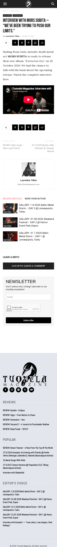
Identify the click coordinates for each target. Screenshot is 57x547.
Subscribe (28, 320)
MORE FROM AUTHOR (35, 198)
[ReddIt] (42, 43)
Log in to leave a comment (28, 266)
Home (5, 11)
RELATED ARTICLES (12, 198)
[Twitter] (22, 43)
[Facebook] (15, 43)
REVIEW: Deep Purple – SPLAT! (15, 429)
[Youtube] (31, 389)
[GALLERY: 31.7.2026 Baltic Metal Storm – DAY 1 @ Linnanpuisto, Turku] (10, 236)
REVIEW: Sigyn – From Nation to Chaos (19, 415)
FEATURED (15, 11)
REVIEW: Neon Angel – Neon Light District (13, 147)
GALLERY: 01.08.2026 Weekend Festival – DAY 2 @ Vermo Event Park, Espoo (36, 222)
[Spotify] (18, 389)
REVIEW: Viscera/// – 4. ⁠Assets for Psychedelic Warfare (26, 424)
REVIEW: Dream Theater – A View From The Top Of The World (28, 447)
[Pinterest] (28, 43)
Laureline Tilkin (12, 36)
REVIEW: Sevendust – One (14, 419)
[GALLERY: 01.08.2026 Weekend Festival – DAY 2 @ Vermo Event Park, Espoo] (10, 222)
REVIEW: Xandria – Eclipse (14, 410)
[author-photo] (28, 176)
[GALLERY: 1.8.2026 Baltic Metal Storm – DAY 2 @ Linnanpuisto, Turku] (10, 208)
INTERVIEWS (17, 15)
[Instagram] (12, 389)
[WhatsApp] (35, 43)
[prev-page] (5, 247)
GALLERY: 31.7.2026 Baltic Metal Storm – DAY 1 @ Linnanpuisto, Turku (34, 236)
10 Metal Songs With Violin (14, 460)
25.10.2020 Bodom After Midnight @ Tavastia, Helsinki (43, 148)
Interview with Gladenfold (13, 472)
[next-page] (9, 247)
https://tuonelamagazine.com (28, 184)
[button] (5, 4)
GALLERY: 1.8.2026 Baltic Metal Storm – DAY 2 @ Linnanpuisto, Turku (36, 208)
